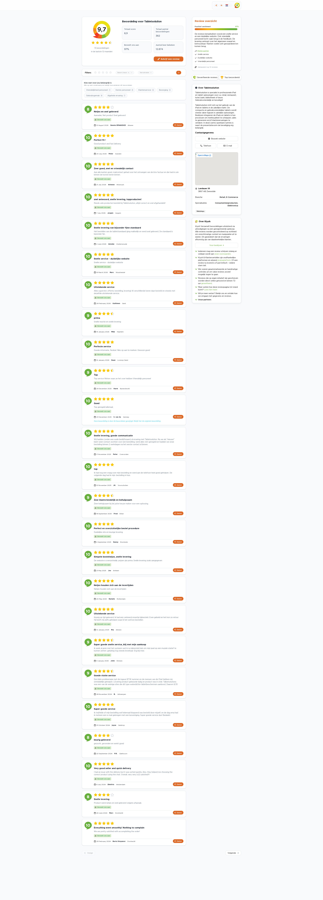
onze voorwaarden (222, 254)
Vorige (90, 853)
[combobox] (125, 72)
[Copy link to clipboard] (216, 5)
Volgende (232, 853)
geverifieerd (206, 283)
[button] (216, 299)
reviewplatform (224, 260)
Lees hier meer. (210, 290)
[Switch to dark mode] (221, 5)
